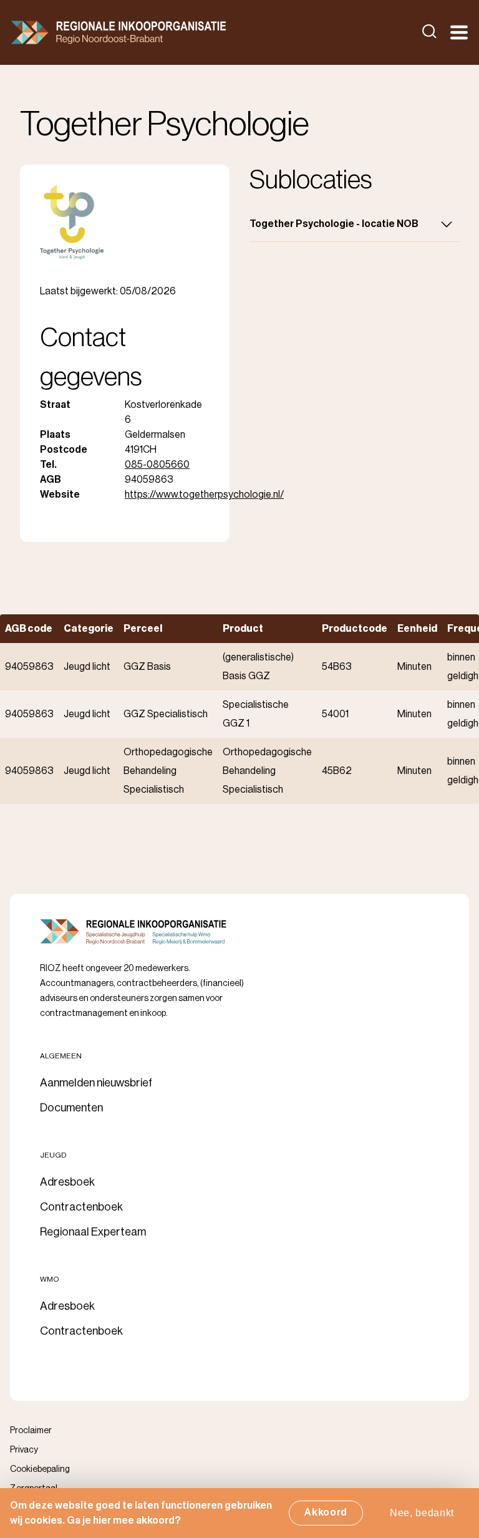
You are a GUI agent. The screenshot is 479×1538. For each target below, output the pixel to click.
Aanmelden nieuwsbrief (96, 1082)
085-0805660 (157, 465)
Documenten (71, 1107)
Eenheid (417, 629)
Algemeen (61, 1056)
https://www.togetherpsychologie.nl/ (204, 495)
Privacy (24, 1450)
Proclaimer (31, 1430)
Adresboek (67, 1181)
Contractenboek (81, 1206)
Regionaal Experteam (93, 1231)
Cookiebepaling (40, 1469)
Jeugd (53, 1155)
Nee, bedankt (422, 1512)
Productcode (354, 629)
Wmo (49, 1279)
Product (243, 629)
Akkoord (325, 1512)
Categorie (89, 629)
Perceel (142, 629)
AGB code (28, 629)
